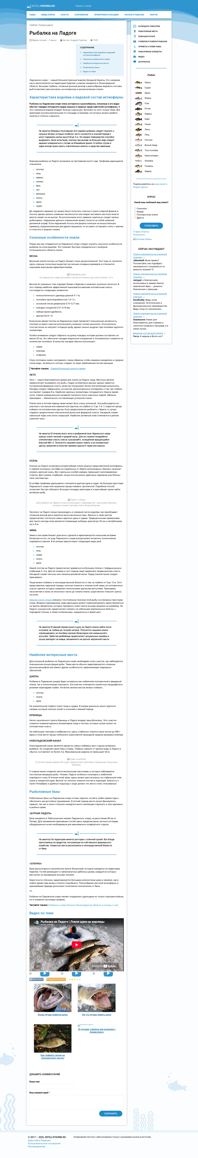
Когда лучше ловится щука (53, 1014)
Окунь (148, 82)
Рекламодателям (36, 1146)
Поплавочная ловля (147, 214)
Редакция (46, 1140)
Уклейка (149, 161)
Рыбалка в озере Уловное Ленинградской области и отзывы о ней (83, 905)
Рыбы (32, 14)
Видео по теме (89, 71)
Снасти (65, 14)
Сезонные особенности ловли (96, 59)
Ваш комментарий (39, 1092)
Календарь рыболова (149, 26)
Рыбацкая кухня (146, 36)
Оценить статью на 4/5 (77, 979)
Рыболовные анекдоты (150, 52)
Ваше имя (34, 1081)
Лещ (147, 134)
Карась (148, 113)
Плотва (148, 140)
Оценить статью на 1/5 (70, 979)
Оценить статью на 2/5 (72, 979)
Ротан (148, 108)
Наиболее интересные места (96, 63)
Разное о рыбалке (134, 14)
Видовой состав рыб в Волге (148, 333)
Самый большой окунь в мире (68, 368)
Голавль (149, 166)
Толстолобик (151, 150)
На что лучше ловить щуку (96, 1014)
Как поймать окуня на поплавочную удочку (53, 1056)
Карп (147, 119)
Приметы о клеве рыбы (149, 46)
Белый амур (151, 145)
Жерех (148, 98)
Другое (140, 217)
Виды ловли (48, 14)
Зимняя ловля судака (40, 600)
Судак (148, 87)
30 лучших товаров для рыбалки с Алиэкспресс (97, 1030)
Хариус (148, 171)
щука (147, 93)
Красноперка (151, 155)
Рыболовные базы (91, 67)
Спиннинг (142, 208)
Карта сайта (34, 1140)
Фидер (140, 211)
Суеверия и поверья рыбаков (152, 41)
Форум (153, 14)
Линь (147, 129)
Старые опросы (141, 231)
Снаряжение (81, 14)
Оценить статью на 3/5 (75, 979)
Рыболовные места (148, 31)
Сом (147, 103)
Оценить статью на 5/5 (80, 979)
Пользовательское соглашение (44, 1143)
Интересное (144, 62)
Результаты (139, 234)
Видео (141, 57)
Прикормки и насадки (106, 14)
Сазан (148, 124)
